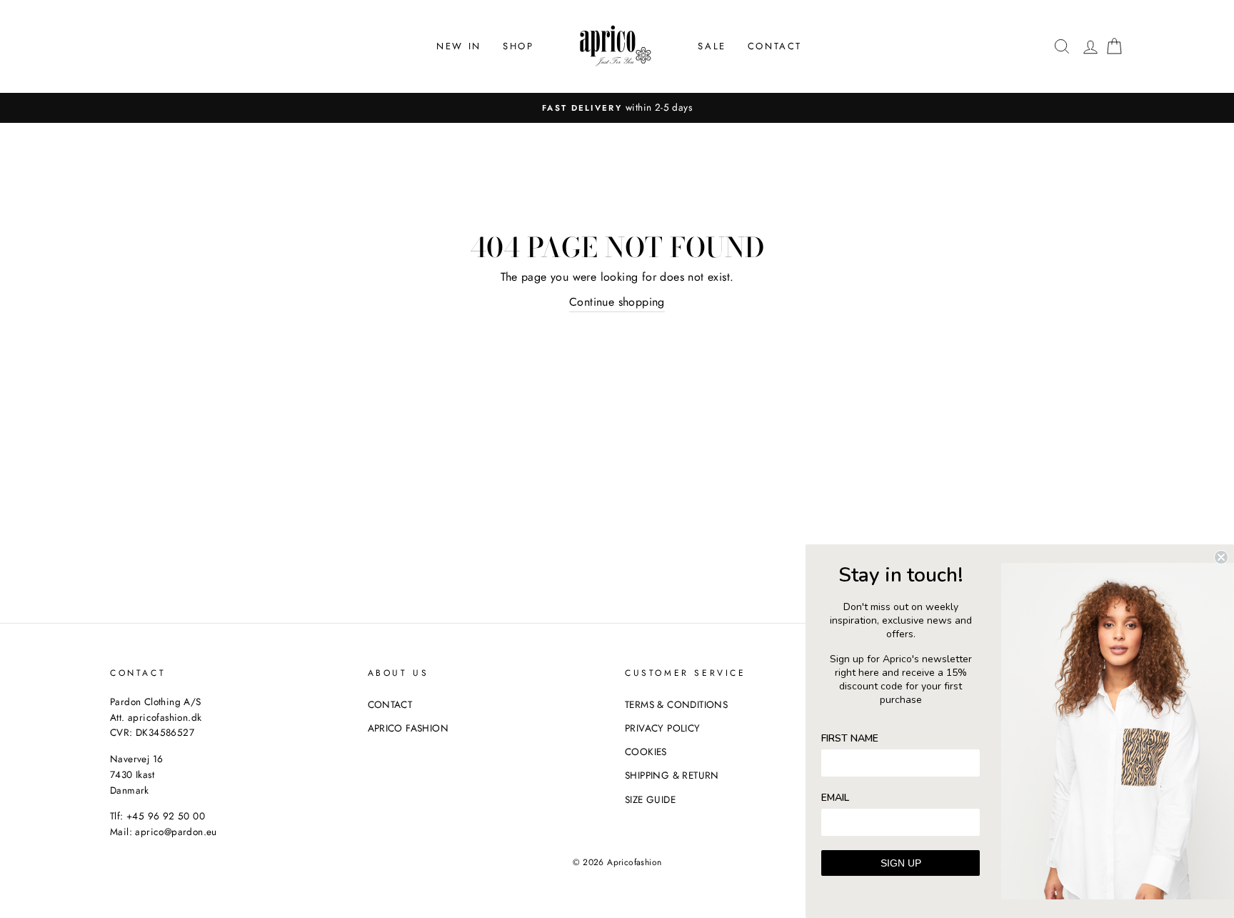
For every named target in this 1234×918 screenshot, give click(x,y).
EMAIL (835, 797)
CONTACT (775, 46)
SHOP (518, 46)
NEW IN (458, 46)
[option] (617, 108)
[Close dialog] (1221, 557)
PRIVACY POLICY (663, 728)
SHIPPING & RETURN (672, 775)
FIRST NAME (849, 738)
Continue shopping (617, 302)
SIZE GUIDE (650, 799)
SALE (712, 46)
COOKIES (646, 751)
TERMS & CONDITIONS (676, 704)
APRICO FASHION (408, 728)
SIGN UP (901, 863)
